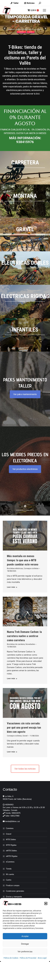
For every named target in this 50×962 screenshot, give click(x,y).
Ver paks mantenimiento (25, 394)
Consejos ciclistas (31, 568)
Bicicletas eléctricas (15, 568)
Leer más (11, 587)
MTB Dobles (11, 839)
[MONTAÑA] (25, 201)
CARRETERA (21, 31)
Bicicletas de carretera (16, 644)
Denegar (25, 944)
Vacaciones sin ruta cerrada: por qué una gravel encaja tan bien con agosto (24, 727)
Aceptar (25, 936)
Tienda (8, 869)
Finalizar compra (12, 885)
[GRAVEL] (25, 234)
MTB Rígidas (11, 845)
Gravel (25, 736)
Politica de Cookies (11, 958)
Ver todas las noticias (25, 768)
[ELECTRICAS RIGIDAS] (25, 301)
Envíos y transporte (14, 897)
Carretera (9, 828)
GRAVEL (30, 31)
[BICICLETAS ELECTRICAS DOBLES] (25, 268)
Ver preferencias (25, 951)
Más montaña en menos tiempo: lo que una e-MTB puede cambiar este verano (22, 560)
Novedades (30, 644)
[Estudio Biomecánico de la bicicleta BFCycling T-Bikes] (25, 508)
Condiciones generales (15, 891)
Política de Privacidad (28, 958)
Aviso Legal (42, 958)
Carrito (8, 880)
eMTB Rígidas (12, 856)
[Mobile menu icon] (44, 10)
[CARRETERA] (25, 167)
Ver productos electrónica (25, 469)
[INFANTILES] (25, 335)
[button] (45, 903)
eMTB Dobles (11, 851)
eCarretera (10, 862)
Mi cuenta (10, 874)
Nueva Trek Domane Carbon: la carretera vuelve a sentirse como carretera (24, 636)
